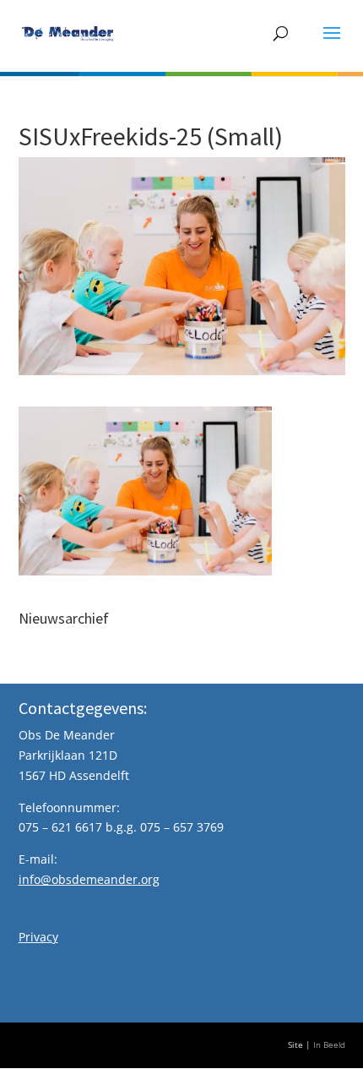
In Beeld (329, 1044)
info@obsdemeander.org (89, 879)
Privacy (38, 937)
